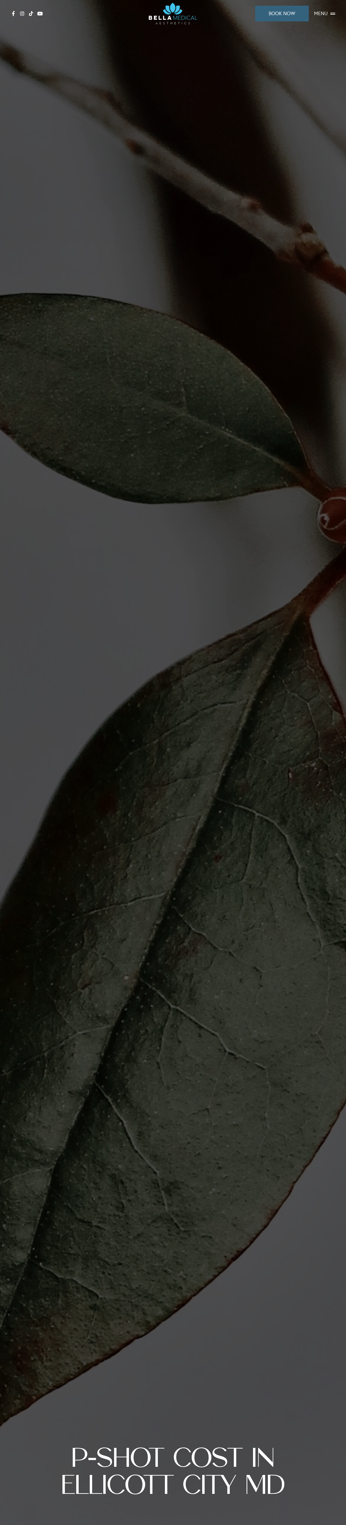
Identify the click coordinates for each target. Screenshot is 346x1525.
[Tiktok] (31, 13)
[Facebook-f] (13, 13)
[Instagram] (22, 13)
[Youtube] (40, 13)
